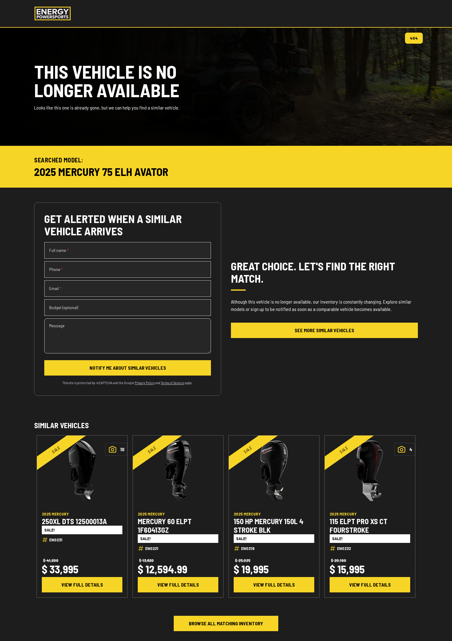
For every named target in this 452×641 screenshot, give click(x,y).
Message (57, 325)
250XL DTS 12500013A (74, 521)
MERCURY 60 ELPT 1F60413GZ (165, 525)
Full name (59, 250)
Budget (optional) (63, 307)
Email (55, 288)
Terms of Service (172, 383)
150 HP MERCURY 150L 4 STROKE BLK (268, 525)
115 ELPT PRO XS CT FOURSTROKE (358, 525)
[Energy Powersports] (52, 13)
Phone (56, 269)
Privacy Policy (145, 383)
